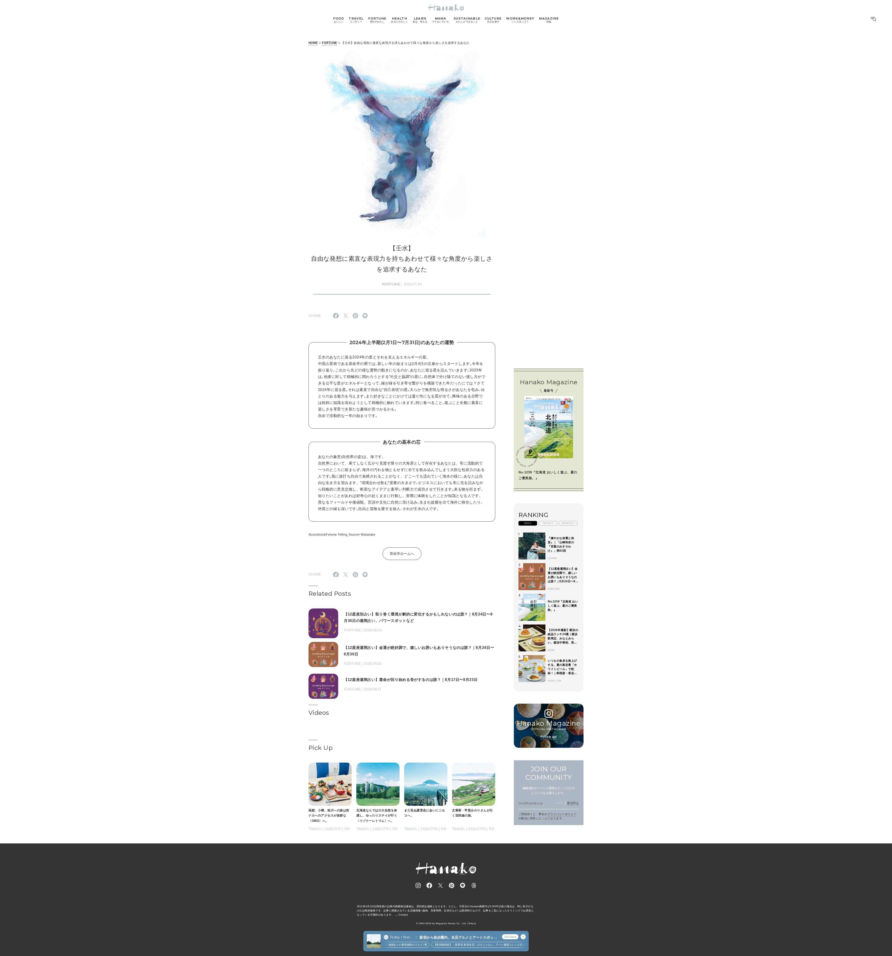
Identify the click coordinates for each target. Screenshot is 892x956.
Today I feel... (401, 937)
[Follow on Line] (462, 885)
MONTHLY (568, 523)
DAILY (527, 523)
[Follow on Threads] (473, 885)
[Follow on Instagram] (418, 885)
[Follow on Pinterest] (451, 885)
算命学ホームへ (402, 554)
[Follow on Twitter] (440, 885)
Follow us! (549, 736)
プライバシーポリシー (562, 814)
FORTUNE (329, 43)
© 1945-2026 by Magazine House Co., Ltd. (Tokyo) (446, 923)
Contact (403, 914)
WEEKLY (548, 523)
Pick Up (320, 747)
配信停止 (573, 802)
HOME (313, 43)
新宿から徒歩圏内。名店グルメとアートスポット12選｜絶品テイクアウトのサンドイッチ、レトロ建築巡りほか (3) (458, 937)
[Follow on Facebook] (429, 885)
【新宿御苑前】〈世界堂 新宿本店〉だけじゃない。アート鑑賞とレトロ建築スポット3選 (471, 944)
